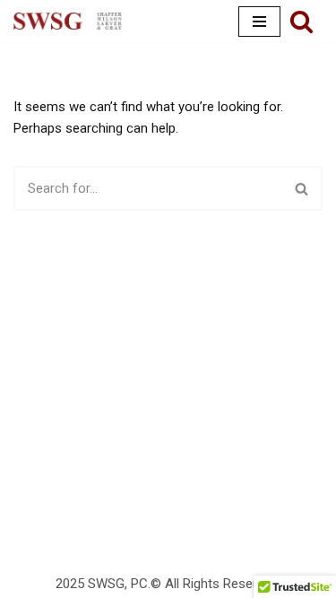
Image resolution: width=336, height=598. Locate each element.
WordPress (224, 533)
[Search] (301, 21)
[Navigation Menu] (259, 21)
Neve (93, 533)
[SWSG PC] (67, 21)
